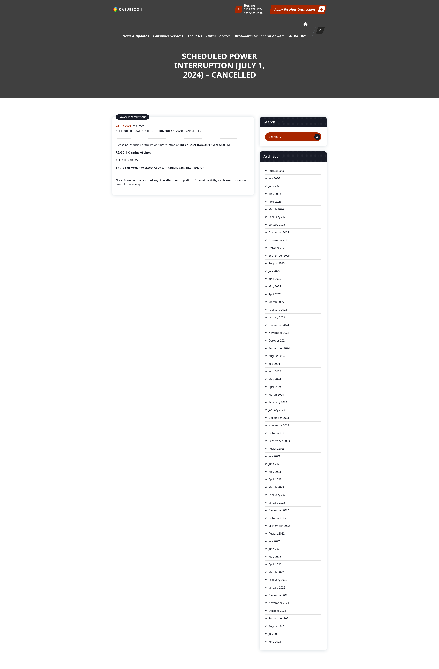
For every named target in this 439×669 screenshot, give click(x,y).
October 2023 (277, 433)
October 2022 (277, 518)
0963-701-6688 (253, 13)
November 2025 (279, 240)
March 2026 (276, 209)
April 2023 (275, 479)
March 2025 (276, 302)
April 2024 (275, 387)
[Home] (305, 24)
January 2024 (277, 410)
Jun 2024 (123, 126)
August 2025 (277, 263)
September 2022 (279, 526)
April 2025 (275, 294)
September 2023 (279, 441)
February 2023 (278, 495)
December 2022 (279, 510)
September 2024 (279, 348)
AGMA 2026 (298, 36)
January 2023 (277, 502)
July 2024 (274, 364)
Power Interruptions (132, 117)
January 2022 (277, 587)
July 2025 (274, 271)
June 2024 (275, 371)
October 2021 (277, 611)
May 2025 (275, 286)
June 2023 (275, 464)
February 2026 (278, 217)
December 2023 (279, 418)
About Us (195, 36)
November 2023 (279, 425)
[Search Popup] (320, 30)
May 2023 (275, 472)
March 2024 (276, 394)
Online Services (218, 36)
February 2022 (278, 580)
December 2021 (279, 595)
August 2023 (277, 448)
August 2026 (277, 171)
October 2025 (277, 248)
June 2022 (275, 549)
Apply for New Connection (295, 9)
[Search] (317, 137)
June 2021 (275, 641)
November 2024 (279, 333)
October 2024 (277, 340)
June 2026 (275, 186)
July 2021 (274, 634)
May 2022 (275, 557)
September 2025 (279, 255)
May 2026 (275, 194)
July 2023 (274, 456)
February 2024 (278, 402)
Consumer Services (168, 36)
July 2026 (274, 178)
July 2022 (274, 541)
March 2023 (276, 487)
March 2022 (276, 572)
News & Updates (135, 36)
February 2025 (278, 310)
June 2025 (275, 279)
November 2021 (279, 603)
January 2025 (277, 317)
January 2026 (277, 225)
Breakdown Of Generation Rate (260, 36)
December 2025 (279, 232)
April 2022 (275, 564)
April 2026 (275, 201)
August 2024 (277, 356)
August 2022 (277, 533)
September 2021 (279, 618)
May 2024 (275, 379)
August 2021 (277, 626)
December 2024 (279, 325)
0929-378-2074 (253, 9)
